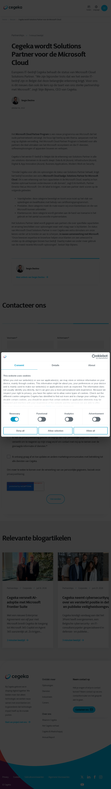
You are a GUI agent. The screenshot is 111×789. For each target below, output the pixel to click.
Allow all (90, 431)
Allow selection (55, 431)
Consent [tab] (19, 365)
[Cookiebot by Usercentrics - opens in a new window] (95, 356)
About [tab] (91, 365)
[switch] (42, 419)
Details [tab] (55, 365)
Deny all (20, 431)
